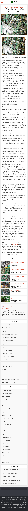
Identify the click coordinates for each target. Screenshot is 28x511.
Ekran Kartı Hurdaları (7, 350)
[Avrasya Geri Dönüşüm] (14, 1)
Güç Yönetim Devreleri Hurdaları (16, 266)
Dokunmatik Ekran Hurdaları (9, 483)
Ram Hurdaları (5, 376)
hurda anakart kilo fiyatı (7, 366)
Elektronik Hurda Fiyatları (8, 353)
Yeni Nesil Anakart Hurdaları (9, 382)
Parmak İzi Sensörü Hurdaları (15, 280)
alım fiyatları (15, 244)
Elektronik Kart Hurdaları (8, 356)
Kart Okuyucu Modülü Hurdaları (16, 273)
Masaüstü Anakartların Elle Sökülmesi (17, 287)
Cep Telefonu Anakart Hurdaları (9, 334)
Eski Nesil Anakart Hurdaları (8, 360)
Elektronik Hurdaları (18, 7)
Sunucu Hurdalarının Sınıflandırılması (10, 379)
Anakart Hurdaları (9, 7)
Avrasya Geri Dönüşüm (7, 328)
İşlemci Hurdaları (6, 372)
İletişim (4, 369)
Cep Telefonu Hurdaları (7, 340)
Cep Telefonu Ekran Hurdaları (9, 337)
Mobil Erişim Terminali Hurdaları (16, 292)
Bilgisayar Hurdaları (6, 331)
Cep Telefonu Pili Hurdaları (8, 347)
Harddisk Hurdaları (6, 363)
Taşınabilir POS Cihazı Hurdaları (16, 300)
